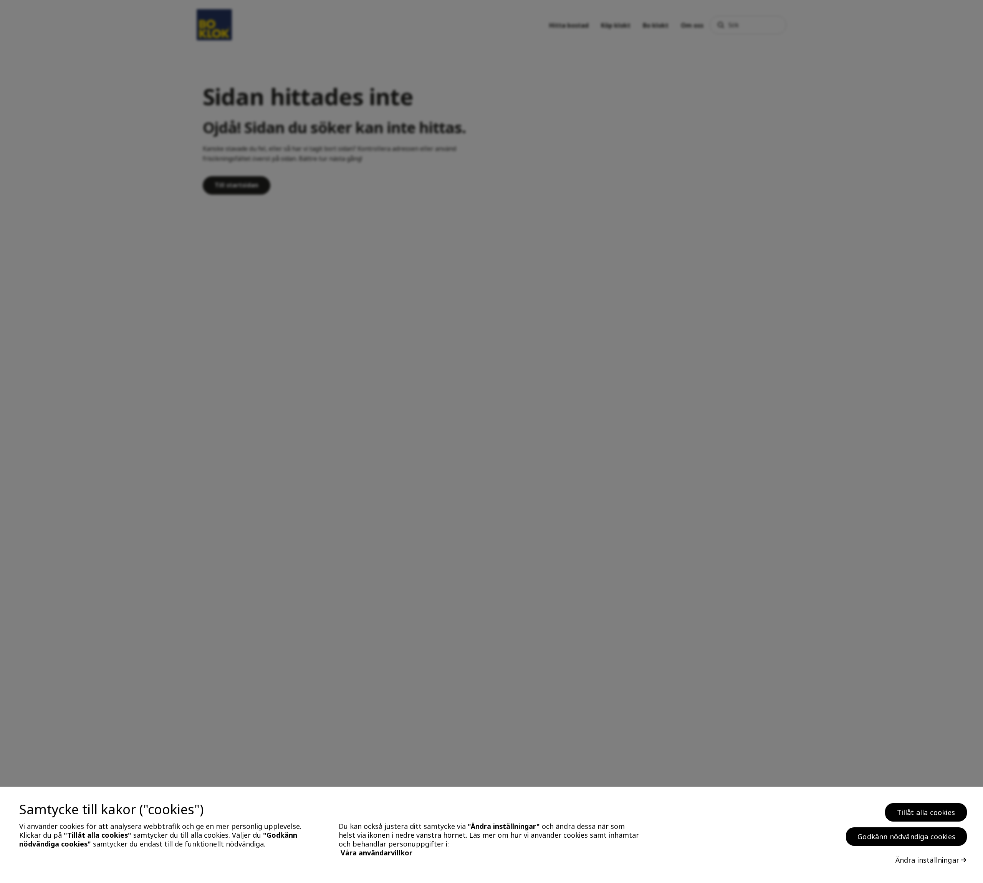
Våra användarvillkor (376, 853)
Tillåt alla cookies (926, 812)
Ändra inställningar (927, 860)
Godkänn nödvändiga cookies (906, 836)
